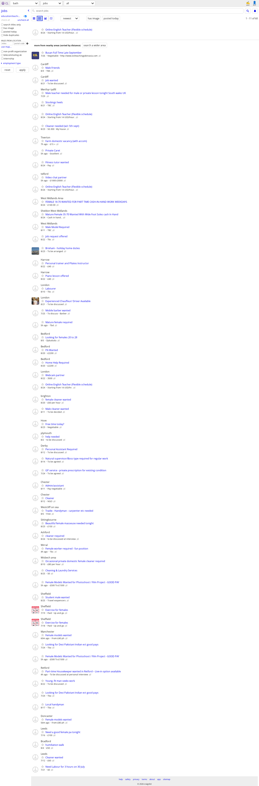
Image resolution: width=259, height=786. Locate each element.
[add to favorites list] (42, 29)
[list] (34, 18)
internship (9, 58)
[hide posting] (77, 33)
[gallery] (45, 18)
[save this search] (255, 11)
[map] (51, 18)
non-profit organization (15, 51)
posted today (10, 31)
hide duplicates (11, 35)
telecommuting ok (13, 55)
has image (9, 28)
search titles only (12, 24)
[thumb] (40, 18)
